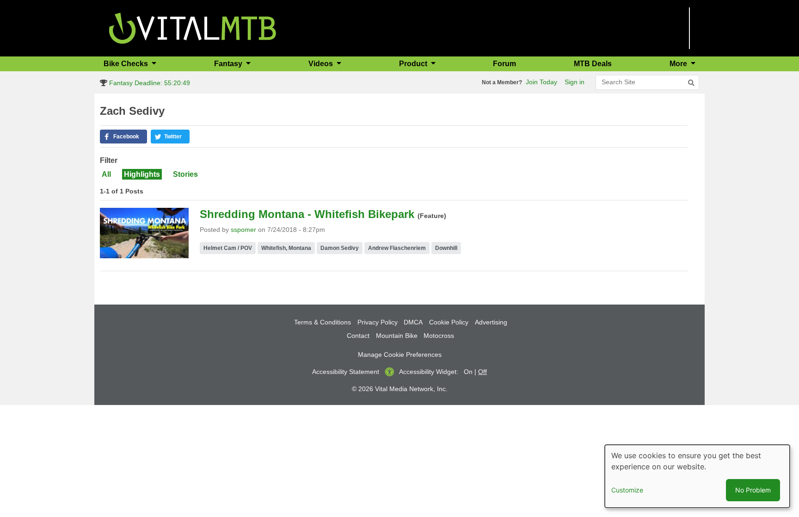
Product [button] (414, 64)
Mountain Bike (397, 335)
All (106, 174)
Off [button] (482, 371)
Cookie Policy (448, 322)
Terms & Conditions (322, 322)
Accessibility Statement (345, 371)
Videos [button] (321, 64)
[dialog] (697, 476)
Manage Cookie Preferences (400, 354)
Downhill (446, 248)
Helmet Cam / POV (227, 248)
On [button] (468, 371)
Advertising (491, 322)
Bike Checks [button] (127, 64)
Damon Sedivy (339, 248)
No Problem (753, 490)
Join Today (541, 82)
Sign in (574, 82)
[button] (123, 136)
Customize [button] (627, 490)
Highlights (142, 174)
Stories (185, 174)
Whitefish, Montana (286, 248)
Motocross (439, 335)
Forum (504, 64)
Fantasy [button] (229, 64)
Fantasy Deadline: (148, 83)
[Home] (192, 27)
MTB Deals (593, 64)
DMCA (413, 322)
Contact (358, 335)
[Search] (691, 83)
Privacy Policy (377, 322)
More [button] (679, 64)
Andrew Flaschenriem (397, 248)
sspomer (243, 229)
